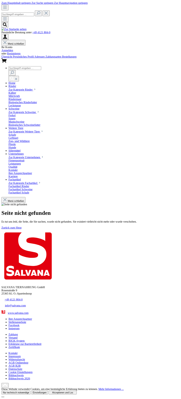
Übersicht (7, 56)
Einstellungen (39, 392)
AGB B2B (14, 365)
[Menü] (4, 7)
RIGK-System (16, 340)
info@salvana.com (15, 305)
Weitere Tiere (24, 131)
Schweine (22, 112)
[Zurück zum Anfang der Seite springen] (5, 385)
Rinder (20, 89)
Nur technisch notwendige (16, 392)
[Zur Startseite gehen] (14, 29)
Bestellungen (69, 56)
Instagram (13, 328)
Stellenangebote (17, 322)
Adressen (39, 56)
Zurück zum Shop (11, 227)
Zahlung (13, 334)
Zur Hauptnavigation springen (71, 2)
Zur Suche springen (42, 2)
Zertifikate (14, 347)
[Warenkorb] (4, 61)
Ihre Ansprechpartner (20, 318)
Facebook (13, 325)
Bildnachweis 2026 (19, 378)
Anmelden (7, 50)
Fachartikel (23, 183)
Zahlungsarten (53, 56)
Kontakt (12, 353)
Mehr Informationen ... (111, 389)
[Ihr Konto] (5, 37)
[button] (11, 82)
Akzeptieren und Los (62, 392)
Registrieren (14, 53)
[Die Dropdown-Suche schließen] (46, 13)
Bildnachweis (16, 375)
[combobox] (17, 14)
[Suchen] (38, 13)
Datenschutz (15, 368)
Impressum (14, 356)
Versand (12, 337)
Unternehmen (24, 157)
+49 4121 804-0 (41, 32)
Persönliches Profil (23, 56)
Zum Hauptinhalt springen (16, 2)
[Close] (2, 396)
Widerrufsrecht (16, 359)
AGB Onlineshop (18, 362)
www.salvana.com (18, 312)
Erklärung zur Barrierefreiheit (24, 343)
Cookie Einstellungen (20, 372)
